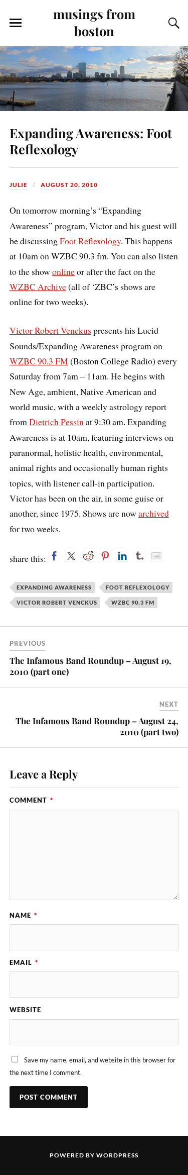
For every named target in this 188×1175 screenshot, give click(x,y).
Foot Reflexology (90, 241)
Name (23, 915)
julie (19, 184)
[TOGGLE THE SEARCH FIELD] (172, 23)
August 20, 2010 (69, 184)
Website (25, 1010)
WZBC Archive (38, 286)
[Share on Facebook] (54, 556)
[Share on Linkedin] (122, 556)
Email (24, 962)
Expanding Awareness (54, 587)
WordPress (117, 1155)
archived (153, 513)
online (63, 271)
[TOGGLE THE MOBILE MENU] (16, 23)
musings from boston (94, 22)
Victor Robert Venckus (50, 330)
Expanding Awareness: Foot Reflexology (91, 140)
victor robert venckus (57, 602)
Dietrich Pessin (56, 422)
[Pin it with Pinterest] (105, 556)
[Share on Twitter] (71, 556)
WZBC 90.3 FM (39, 361)
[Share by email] (156, 556)
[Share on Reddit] (88, 556)
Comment (31, 800)
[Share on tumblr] (139, 556)
